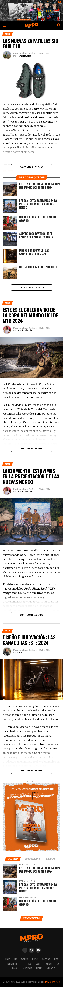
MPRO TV (51, 968)
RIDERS (39, 968)
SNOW (14, 968)
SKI (58, 964)
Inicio (7, 959)
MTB (56, 959)
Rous (19, 652)
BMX (29, 964)
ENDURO (24, 959)
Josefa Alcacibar (25, 330)
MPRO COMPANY (51, 982)
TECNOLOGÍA (26, 968)
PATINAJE (48, 964)
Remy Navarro (24, 56)
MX (15, 959)
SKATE (38, 964)
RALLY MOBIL (12, 964)
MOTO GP (46, 959)
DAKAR (35, 959)
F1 (22, 964)
